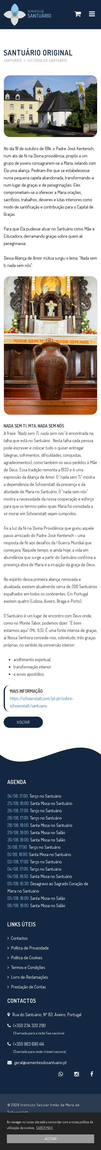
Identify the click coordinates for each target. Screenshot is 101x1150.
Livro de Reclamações (29, 977)
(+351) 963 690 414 (28, 1044)
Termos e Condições (28, 967)
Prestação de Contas (28, 986)
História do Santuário (47, 60)
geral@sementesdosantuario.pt (40, 1062)
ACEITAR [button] (50, 1139)
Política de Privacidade (30, 947)
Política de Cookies (26, 957)
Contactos (19, 938)
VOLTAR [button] (23, 722)
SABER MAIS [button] (44, 1128)
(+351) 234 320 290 (29, 1025)
